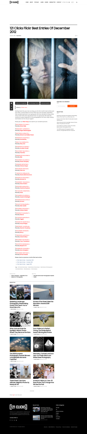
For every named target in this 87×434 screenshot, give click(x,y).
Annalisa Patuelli (24, 148)
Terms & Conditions (66, 427)
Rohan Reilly (23, 126)
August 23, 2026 (44, 359)
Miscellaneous (27, 268)
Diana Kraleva (23, 183)
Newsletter (52, 2)
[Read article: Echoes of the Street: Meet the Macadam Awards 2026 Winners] (43, 292)
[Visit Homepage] (14, 2)
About (31, 2)
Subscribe (72, 106)
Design (57, 413)
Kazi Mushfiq (23, 139)
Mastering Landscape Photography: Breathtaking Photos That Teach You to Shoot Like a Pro (19, 304)
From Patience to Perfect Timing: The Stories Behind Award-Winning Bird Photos (42, 330)
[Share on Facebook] (11, 103)
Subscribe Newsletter (45, 103)
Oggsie (22, 219)
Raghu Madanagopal (25, 130)
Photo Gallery (34, 268)
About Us (45, 427)
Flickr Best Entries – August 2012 (24, 264)
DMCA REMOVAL (52, 427)
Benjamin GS (23, 245)
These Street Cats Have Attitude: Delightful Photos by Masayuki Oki (19, 382)
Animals (12, 325)
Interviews (58, 416)
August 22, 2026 (20, 386)
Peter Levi (22, 170)
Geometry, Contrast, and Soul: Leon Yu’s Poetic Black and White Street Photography (43, 355)
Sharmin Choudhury (25, 228)
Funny (57, 415)
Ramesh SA (23, 179)
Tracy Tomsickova (24, 241)
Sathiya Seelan (24, 210)
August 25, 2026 (20, 309)
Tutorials (57, 418)
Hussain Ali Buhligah (25, 197)
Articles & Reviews (59, 411)
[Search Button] (76, 2)
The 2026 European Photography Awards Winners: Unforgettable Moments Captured (20, 356)
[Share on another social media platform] (11, 109)
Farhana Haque (24, 166)
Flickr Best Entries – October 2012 (25, 262)
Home (27, 2)
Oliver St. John (36, 307)
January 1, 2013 (12, 35)
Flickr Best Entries (19, 268)
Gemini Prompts (74, 427)
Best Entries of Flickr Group (33, 267)
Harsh (21, 192)
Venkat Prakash (13, 309)
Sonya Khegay (23, 223)
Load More (32, 390)
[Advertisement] (43, 14)
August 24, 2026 (44, 334)
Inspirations (19, 35)
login (14, 395)
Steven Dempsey (24, 161)
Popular (36, 2)
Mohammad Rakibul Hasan (27, 135)
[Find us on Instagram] (14, 420)
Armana (22, 201)
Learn (42, 2)
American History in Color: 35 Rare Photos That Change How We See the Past (43, 382)
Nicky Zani (22, 143)
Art (56, 409)
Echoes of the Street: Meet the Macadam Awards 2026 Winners (43, 303)
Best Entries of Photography (46, 267)
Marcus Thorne (13, 334)
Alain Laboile (23, 206)
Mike (21, 157)
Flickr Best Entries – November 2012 (25, 260)
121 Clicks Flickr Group (22, 267)
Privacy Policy (58, 427)
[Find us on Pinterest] (16, 420)
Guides (46, 2)
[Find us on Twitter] (12, 420)
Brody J (22, 232)
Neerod (22, 214)
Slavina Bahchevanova (26, 175)
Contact (59, 2)
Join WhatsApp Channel (34, 103)
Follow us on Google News (21, 103)
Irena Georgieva (24, 250)
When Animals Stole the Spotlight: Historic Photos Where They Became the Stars (20, 330)
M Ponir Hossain (24, 254)
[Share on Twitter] (11, 106)
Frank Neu (22, 152)
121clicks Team (24, 107)
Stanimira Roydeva (25, 188)
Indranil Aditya (23, 237)
